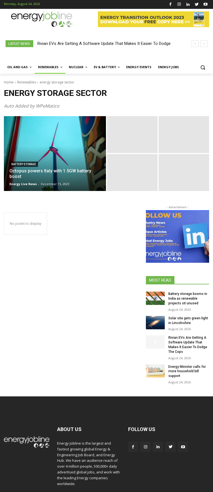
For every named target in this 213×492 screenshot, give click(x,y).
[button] (202, 67)
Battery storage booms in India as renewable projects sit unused (187, 298)
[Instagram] (179, 4)
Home (9, 82)
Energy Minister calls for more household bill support (187, 371)
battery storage (23, 164)
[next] (204, 43)
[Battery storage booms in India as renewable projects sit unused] (155, 298)
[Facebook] (170, 4)
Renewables (26, 82)
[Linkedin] (188, 4)
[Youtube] (205, 4)
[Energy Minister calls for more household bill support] (155, 371)
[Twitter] (197, 4)
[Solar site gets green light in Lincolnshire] (155, 322)
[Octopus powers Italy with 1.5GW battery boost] (55, 153)
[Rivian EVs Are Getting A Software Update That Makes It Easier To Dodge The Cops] (155, 342)
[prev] (195, 43)
